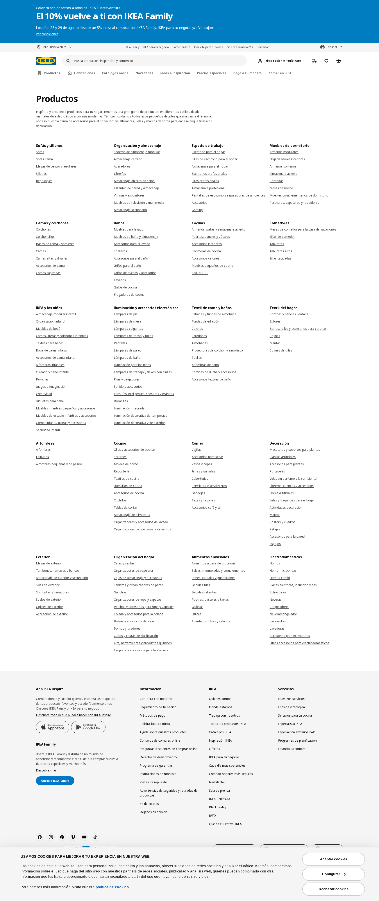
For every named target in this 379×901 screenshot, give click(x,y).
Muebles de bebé (48, 328)
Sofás (40, 152)
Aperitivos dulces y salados (211, 621)
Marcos (275, 515)
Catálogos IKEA (220, 732)
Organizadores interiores (287, 159)
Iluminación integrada (129, 408)
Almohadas (200, 343)
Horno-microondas (283, 570)
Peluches (42, 379)
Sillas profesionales (205, 181)
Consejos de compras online (160, 740)
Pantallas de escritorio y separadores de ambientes (228, 195)
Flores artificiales (282, 493)
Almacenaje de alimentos (132, 515)
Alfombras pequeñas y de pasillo (59, 464)
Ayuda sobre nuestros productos (163, 732)
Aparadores (122, 166)
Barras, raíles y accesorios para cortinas (298, 328)
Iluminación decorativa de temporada (140, 415)
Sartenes (120, 457)
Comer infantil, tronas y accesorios (61, 423)
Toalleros (120, 251)
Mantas (275, 343)
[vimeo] (73, 837)
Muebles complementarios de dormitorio (299, 195)
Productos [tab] (52, 73)
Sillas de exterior (47, 585)
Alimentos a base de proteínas (213, 563)
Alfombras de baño (205, 365)
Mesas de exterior (49, 563)
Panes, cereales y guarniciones (213, 578)
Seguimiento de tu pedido (158, 707)
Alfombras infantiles (50, 365)
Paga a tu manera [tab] (247, 73)
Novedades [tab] (144, 73)
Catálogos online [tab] (115, 73)
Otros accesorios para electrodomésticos (299, 643)
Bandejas (198, 493)
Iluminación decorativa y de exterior (139, 423)
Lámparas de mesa (127, 321)
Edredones (199, 336)
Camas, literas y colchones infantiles (62, 336)
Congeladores (279, 607)
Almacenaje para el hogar (210, 166)
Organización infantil (50, 321)
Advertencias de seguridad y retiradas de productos (169, 792)
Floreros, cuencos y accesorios (292, 486)
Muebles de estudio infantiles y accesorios (66, 415)
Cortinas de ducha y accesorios (214, 372)
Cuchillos (120, 500)
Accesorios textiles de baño (211, 379)
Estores (275, 321)
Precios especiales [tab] (211, 73)
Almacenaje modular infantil (56, 314)
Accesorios (199, 202)
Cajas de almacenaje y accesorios (138, 578)
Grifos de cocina (125, 287)
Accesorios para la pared (287, 536)
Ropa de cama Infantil (51, 350)
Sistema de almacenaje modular (137, 152)
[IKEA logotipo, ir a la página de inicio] (46, 61)
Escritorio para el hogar (208, 152)
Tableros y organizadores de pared (138, 585)
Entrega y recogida (291, 707)
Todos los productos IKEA (227, 724)
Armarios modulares (284, 152)
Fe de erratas (149, 804)
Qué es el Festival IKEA (225, 824)
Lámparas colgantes (128, 328)
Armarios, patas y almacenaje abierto (218, 229)
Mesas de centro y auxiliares (56, 166)
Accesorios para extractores (290, 636)
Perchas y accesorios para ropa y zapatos (143, 607)
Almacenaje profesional (208, 188)
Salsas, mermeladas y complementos (218, 570)
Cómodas (276, 181)
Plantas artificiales (283, 457)
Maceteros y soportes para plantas (295, 449)
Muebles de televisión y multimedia (139, 202)
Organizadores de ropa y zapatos (137, 599)
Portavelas (277, 471)
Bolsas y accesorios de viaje (134, 621)
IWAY (212, 815)
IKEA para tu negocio (156, 47)
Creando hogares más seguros (231, 774)
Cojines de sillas (281, 350)
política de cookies (112, 887)
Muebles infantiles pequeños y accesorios (65, 408)
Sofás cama (44, 159)
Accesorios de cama (50, 265)
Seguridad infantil (48, 430)
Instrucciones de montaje (158, 774)
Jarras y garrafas (203, 471)
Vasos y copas (202, 464)
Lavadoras (277, 628)
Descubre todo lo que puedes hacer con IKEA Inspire (73, 715)
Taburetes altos (281, 251)
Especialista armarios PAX (296, 732)
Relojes (275, 529)
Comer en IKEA (181, 47)
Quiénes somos (220, 699)
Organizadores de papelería (133, 570)
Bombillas (121, 401)
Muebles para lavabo (128, 229)
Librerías (120, 173)
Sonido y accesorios (128, 386)
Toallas (197, 357)
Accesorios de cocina (129, 493)
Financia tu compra (292, 749)
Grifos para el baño (127, 265)
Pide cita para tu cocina (208, 47)
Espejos (275, 544)
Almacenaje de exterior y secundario (62, 578)
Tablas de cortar (125, 507)
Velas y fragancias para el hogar (292, 500)
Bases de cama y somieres (55, 244)
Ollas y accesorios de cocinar (134, 449)
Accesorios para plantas (287, 464)
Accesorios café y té (206, 507)
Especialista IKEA (290, 724)
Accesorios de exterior (52, 614)
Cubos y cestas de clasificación (136, 636)
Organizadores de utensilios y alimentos (142, 529)
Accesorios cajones (205, 258)
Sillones (41, 173)
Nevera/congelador (283, 614)
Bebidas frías (201, 585)
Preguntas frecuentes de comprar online (168, 749)
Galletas (197, 607)
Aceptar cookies (333, 859)
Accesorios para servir (207, 457)
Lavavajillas (278, 621)
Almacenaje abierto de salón (134, 181)
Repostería (121, 471)
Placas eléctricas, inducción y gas (293, 585)
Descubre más (46, 770)
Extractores (278, 592)
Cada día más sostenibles (227, 765)
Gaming (197, 210)
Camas (41, 251)
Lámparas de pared (127, 350)
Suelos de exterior (49, 599)
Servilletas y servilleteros (209, 486)
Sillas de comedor (282, 236)
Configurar (331, 874)
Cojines (275, 336)
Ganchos (120, 592)
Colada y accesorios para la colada (138, 614)
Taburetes (277, 244)
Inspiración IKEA (220, 740)
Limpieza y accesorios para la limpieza (141, 650)
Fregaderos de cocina (129, 294)
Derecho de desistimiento (158, 757)
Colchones (43, 229)
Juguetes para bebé (50, 401)
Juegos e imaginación (51, 386)
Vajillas (196, 449)
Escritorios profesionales (209, 173)
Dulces (196, 614)
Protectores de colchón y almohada (217, 350)
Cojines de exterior (49, 607)
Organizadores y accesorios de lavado (141, 522)
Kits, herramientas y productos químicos (143, 643)
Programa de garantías (156, 765)
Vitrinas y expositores (129, 195)
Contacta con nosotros (156, 699)
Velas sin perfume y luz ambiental (293, 478)
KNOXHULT (200, 273)
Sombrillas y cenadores (52, 592)
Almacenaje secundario (130, 210)
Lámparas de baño (127, 357)
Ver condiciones (47, 34)
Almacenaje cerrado (128, 159)
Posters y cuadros (282, 522)
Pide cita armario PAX (240, 47)
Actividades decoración (286, 507)
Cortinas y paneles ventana (289, 314)
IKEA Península (219, 799)
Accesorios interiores (207, 244)
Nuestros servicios (291, 699)
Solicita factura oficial (155, 724)
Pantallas (120, 343)
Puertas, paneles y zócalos (211, 236)
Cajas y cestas (124, 563)
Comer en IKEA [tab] (280, 73)
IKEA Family (132, 47)
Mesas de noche (281, 188)
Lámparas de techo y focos (133, 336)
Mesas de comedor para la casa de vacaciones (303, 229)
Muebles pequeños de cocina (212, 265)
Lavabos (120, 280)
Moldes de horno (126, 464)
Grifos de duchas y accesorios (135, 273)
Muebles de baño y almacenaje (136, 236)
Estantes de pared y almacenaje (137, 188)
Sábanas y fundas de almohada (214, 314)
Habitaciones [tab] (84, 73)
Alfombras (43, 449)
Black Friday (217, 807)
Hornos (275, 563)
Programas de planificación (297, 740)
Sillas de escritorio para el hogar (214, 159)
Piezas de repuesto (153, 782)
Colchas (197, 328)
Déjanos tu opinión (153, 812)
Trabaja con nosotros (224, 715)
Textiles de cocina (126, 478)
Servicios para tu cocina (295, 715)
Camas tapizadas (48, 273)
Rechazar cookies (334, 889)
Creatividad (44, 394)
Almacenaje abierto (283, 173)
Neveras (275, 599)
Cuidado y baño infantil (52, 372)
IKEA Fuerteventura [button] (54, 47)
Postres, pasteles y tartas (210, 599)
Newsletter (217, 782)
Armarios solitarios (283, 166)
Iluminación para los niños (132, 365)
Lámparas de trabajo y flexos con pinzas (143, 372)
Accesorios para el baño (131, 258)
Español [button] (332, 47)
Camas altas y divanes (52, 258)
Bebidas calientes (204, 592)
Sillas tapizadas (280, 258)
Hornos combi (280, 578)
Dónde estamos (220, 707)
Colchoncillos (45, 236)
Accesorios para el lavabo (132, 244)
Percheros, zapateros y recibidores (294, 202)
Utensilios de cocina (128, 486)
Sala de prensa (219, 790)
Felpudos (42, 457)
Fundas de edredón (205, 321)
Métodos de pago (152, 715)
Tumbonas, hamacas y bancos (57, 570)
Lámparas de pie (126, 314)
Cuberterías (200, 478)
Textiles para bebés (50, 343)
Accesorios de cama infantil (55, 357)
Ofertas (214, 749)
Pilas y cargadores (127, 379)
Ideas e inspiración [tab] (175, 73)
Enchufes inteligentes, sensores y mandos (144, 394)
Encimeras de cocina (206, 251)
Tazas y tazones (203, 500)
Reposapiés (44, 181)
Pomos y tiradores (127, 628)
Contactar (263, 47)
